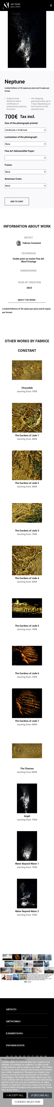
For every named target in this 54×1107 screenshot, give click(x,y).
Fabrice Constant (32, 243)
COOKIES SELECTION (27, 1102)
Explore (27, 971)
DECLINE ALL (41, 1095)
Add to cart (16, 201)
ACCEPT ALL (15, 1095)
